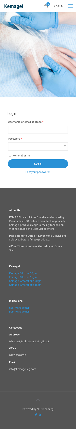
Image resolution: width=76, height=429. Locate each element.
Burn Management (19, 311)
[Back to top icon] (38, 400)
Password (15, 138)
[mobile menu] (70, 6)
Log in (38, 163)
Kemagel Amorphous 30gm (25, 280)
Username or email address (25, 121)
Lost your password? (38, 172)
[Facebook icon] (35, 415)
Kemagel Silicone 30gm (23, 273)
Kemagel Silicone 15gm (23, 277)
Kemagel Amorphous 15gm (25, 284)
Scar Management (19, 307)
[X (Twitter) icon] (40, 415)
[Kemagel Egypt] (14, 6)
